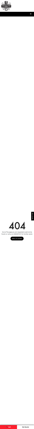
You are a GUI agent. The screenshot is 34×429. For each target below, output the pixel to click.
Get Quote (25, 427)
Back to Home (17, 238)
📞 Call (8, 427)
